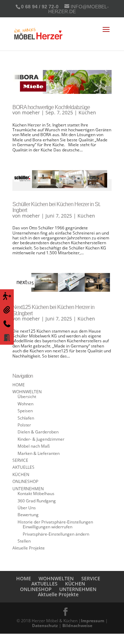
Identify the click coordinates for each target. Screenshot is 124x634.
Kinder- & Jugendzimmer (41, 439)
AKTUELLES (23, 467)
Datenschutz (45, 625)
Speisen (25, 411)
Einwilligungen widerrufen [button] (47, 527)
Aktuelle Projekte (28, 548)
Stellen (24, 541)
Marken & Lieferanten (39, 453)
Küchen (87, 112)
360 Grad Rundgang (37, 501)
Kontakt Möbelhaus (36, 493)
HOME (18, 385)
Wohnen (25, 404)
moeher (31, 112)
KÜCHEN (20, 474)
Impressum (92, 621)
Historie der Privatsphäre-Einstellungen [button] (55, 522)
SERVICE (20, 460)
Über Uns (27, 508)
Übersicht (27, 396)
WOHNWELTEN (27, 392)
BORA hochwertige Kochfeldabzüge (51, 107)
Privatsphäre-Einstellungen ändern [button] (56, 534)
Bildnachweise (77, 625)
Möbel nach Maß (34, 446)
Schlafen (26, 418)
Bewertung (28, 515)
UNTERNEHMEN (28, 489)
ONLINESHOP (25, 481)
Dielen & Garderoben (38, 432)
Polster (24, 425)
